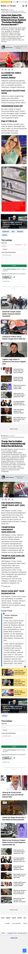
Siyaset (14, 917)
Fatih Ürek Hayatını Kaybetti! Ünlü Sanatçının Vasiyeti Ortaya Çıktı (18, 411)
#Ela (13, 231)
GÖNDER (14, 265)
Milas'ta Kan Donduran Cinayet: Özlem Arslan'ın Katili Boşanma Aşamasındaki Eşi (19, 387)
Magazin (8, 917)
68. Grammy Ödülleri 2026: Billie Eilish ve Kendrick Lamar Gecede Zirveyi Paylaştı (19, 403)
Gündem (12, 435)
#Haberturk (6, 231)
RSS (4, 933)
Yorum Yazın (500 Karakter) (8, 252)
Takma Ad (4, 243)
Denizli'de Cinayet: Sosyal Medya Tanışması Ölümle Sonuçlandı (11, 314)
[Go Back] (24, 951)
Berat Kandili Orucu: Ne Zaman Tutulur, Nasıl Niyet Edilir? (19, 419)
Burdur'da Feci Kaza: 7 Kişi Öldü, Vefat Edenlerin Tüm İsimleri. (19, 900)
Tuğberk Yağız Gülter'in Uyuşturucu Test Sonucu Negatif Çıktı (14, 361)
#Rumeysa (20, 231)
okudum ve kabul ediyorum (14, 269)
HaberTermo (5, 9)
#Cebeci (5, 235)
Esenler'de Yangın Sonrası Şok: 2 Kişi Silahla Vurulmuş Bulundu (18, 378)
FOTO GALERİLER (16, 923)
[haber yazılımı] (14, 938)
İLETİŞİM (7, 923)
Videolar (14, 1)
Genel (11, 9)
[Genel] (14, 302)
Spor (25, 917)
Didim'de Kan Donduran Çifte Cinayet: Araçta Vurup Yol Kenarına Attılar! (19, 892)
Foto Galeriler (21, 1)
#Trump (5, 716)
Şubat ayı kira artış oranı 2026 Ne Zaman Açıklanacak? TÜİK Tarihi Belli (19, 395)
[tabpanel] (14, 221)
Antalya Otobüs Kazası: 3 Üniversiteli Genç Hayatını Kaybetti (19, 884)
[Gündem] (14, 349)
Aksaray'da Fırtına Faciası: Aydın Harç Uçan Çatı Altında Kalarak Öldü (18, 370)
